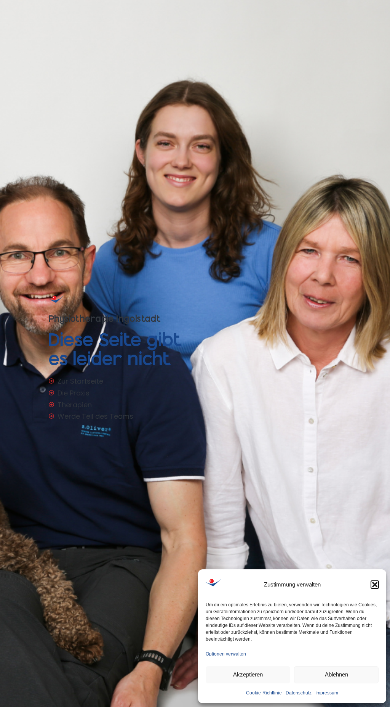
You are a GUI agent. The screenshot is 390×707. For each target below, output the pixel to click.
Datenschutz (299, 693)
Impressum (326, 693)
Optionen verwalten (226, 654)
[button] (375, 584)
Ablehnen (336, 674)
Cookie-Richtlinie (264, 693)
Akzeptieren (248, 674)
